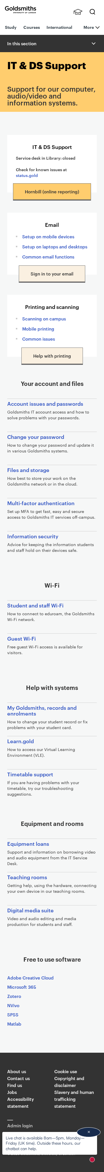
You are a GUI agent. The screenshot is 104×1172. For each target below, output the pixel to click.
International (59, 27)
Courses (31, 27)
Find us (14, 1085)
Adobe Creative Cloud (30, 978)
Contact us (18, 1078)
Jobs (12, 1092)
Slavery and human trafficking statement (74, 1099)
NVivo (13, 1005)
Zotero (14, 996)
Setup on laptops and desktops (54, 247)
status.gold (27, 175)
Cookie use (65, 1071)
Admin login (20, 1125)
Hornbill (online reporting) (52, 191)
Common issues (38, 339)
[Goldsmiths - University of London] (20, 9)
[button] (93, 43)
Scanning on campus (44, 319)
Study (10, 27)
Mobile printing (38, 329)
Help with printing (52, 356)
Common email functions (48, 257)
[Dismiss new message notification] (89, 1132)
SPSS (12, 1014)
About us (16, 1071)
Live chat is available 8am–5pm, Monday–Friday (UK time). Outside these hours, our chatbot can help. (45, 1143)
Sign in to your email (52, 274)
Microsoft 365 (21, 987)
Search (92, 12)
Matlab (14, 1024)
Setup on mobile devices (48, 236)
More (88, 27)
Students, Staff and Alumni (78, 12)
